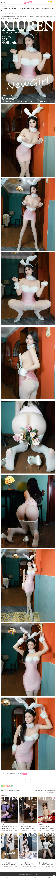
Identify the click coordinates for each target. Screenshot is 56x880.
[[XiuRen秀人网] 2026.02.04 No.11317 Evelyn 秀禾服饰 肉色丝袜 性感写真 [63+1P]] (46, 810)
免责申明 (33, 874)
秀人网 (11, 13)
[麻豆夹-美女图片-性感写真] (28, 2)
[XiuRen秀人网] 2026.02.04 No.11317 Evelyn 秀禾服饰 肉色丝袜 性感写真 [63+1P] (46, 827)
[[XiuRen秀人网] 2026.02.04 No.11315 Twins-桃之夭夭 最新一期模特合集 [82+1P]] (28, 846)
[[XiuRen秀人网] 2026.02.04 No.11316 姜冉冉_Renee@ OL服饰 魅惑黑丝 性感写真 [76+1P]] (9, 846)
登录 (25, 774)
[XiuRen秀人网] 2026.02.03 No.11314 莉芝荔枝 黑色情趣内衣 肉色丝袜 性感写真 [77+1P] (46, 863)
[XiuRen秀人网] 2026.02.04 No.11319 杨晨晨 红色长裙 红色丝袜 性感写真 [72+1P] (9, 827)
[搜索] (4, 2)
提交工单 (36, 874)
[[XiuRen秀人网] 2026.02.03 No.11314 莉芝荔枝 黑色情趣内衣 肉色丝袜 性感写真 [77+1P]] (46, 846)
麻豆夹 (29, 874)
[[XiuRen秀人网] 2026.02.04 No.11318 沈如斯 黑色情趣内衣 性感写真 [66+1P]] (28, 810)
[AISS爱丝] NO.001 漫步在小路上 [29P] (10, 790)
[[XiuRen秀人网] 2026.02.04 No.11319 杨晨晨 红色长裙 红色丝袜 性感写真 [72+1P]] (9, 810)
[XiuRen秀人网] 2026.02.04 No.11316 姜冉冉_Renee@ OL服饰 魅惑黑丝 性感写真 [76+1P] (9, 863)
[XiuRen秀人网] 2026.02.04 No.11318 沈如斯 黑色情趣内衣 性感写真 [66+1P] (27, 827)
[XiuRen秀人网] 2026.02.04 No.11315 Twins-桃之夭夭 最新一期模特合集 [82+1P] (28, 863)
